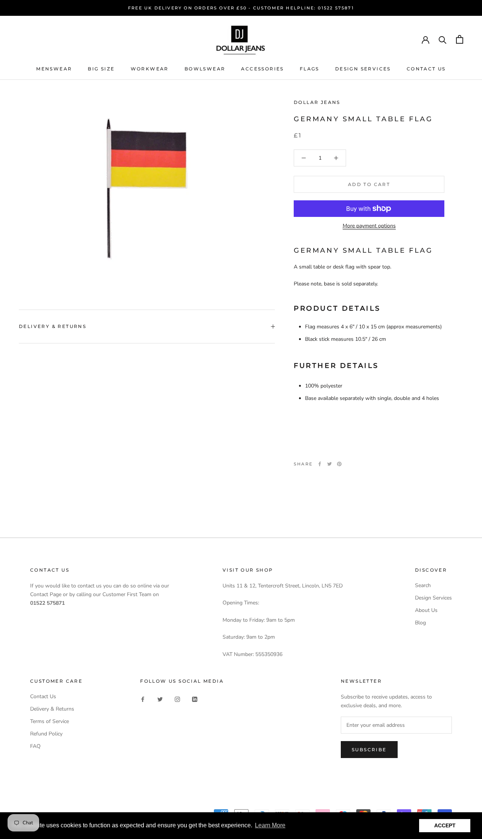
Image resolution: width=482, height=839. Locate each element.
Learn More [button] (270, 825)
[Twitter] (329, 464)
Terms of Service (49, 721)
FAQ (35, 746)
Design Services (363, 69)
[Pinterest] (339, 464)
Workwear (150, 69)
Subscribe (369, 749)
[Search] (443, 39)
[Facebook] (319, 464)
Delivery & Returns (52, 326)
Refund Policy (46, 733)
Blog (420, 622)
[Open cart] (459, 39)
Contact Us (426, 69)
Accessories (262, 69)
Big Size (101, 69)
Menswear (54, 69)
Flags (309, 69)
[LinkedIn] (194, 699)
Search (423, 585)
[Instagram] (177, 699)
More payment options (369, 225)
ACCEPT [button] (445, 825)
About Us (426, 610)
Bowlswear (205, 69)
